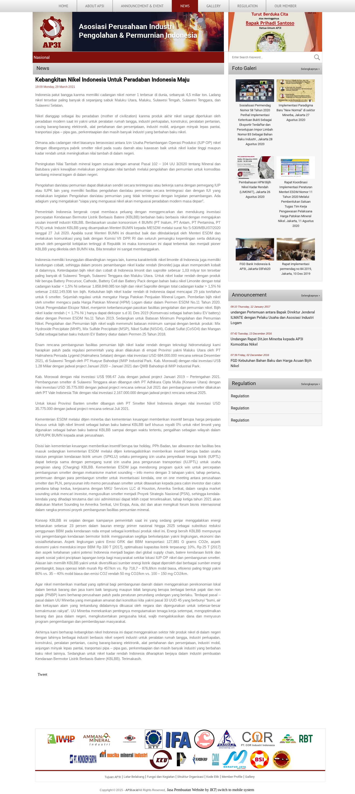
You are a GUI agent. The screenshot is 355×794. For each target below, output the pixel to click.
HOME (63, 6)
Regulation (240, 396)
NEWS (185, 6)
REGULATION (247, 6)
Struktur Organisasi (190, 776)
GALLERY (213, 6)
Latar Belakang (134, 776)
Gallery (250, 776)
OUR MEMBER (286, 6)
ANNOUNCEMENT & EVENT (142, 6)
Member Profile (232, 776)
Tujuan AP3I (113, 777)
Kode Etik (212, 776)
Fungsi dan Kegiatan (161, 776)
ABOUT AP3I (94, 6)
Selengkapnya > (310, 69)
